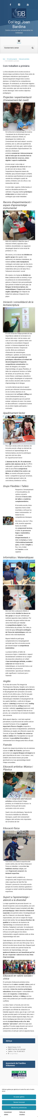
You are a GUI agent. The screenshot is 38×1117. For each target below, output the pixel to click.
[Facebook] (10, 4)
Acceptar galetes (19, 1097)
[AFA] (19, 1074)
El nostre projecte (12, 59)
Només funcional (19, 1102)
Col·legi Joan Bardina (19, 24)
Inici (4, 59)
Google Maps (13, 1053)
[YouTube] (27, 4)
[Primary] (19, 41)
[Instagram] (19, 4)
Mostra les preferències (19, 1108)
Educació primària (24, 59)
